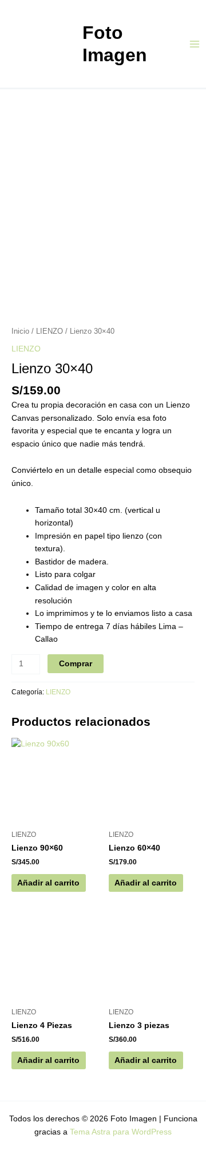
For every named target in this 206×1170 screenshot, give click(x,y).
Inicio (20, 331)
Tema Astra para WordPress (121, 1132)
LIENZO (49, 331)
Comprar (75, 663)
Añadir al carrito (48, 883)
